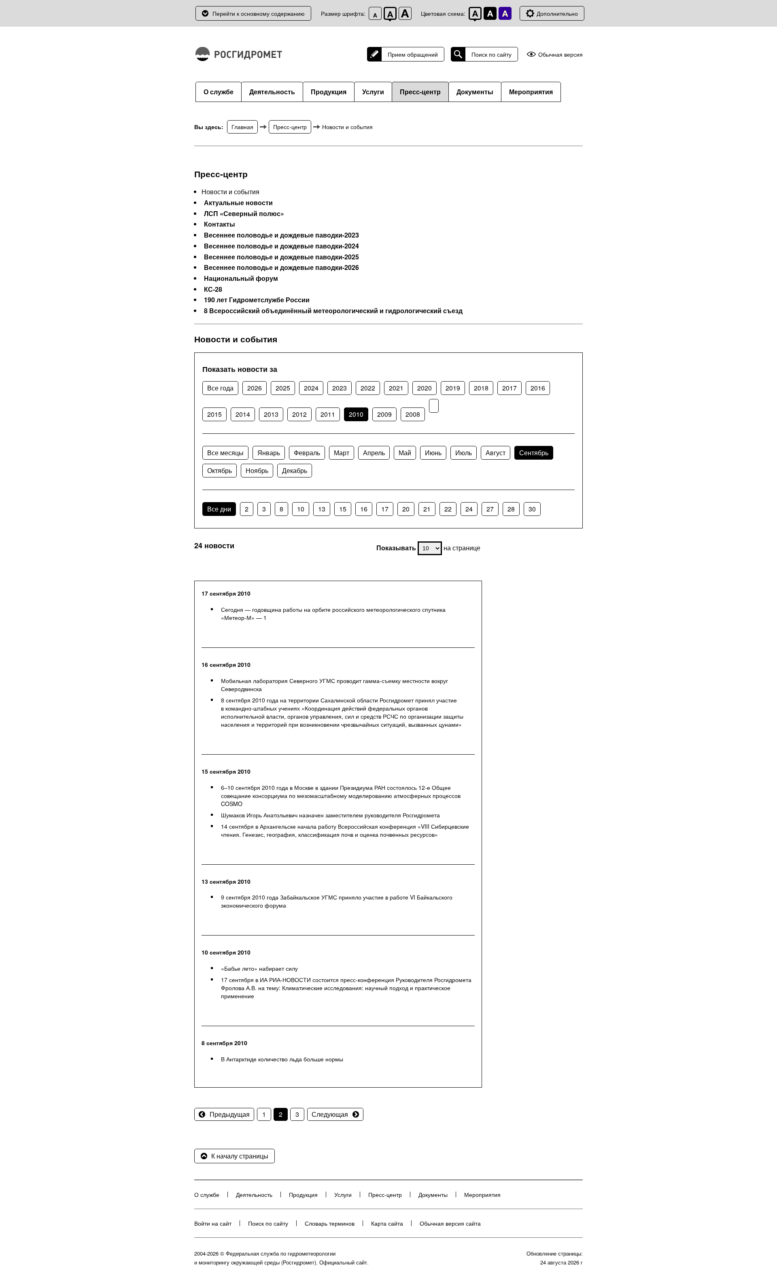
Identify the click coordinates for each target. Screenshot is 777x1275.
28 (511, 508)
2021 (396, 387)
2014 (243, 414)
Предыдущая (230, 1114)
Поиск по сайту (491, 54)
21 (427, 508)
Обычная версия (560, 54)
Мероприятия (531, 91)
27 (490, 508)
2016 (538, 387)
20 (406, 508)
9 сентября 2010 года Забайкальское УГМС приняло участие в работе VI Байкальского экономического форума (336, 901)
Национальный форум (241, 278)
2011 (328, 414)
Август (495, 452)
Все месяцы (225, 452)
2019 (453, 387)
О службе (219, 91)
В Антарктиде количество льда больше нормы (282, 1059)
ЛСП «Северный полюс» (244, 213)
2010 (356, 414)
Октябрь (219, 470)
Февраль (307, 452)
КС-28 (213, 289)
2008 (412, 414)
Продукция (328, 91)
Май (405, 452)
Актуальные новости (238, 202)
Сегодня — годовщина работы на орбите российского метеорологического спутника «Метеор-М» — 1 (333, 613)
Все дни (219, 508)
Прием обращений (413, 54)
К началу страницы (239, 1155)
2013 (271, 414)
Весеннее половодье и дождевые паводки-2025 (281, 256)
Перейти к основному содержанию (258, 13)
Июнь (433, 452)
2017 (509, 387)
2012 (299, 414)
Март (341, 452)
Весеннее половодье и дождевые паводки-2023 (281, 235)
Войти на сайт (212, 1223)
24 (469, 508)
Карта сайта (387, 1223)
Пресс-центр (420, 91)
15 (342, 508)
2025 (283, 387)
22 (448, 508)
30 (532, 508)
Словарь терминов (330, 1223)
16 (363, 508)
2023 (339, 387)
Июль (463, 452)
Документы (474, 91)
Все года (220, 387)
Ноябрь (257, 470)
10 (300, 508)
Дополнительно (557, 13)
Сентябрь (533, 452)
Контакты (219, 224)
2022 (368, 387)
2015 (214, 414)
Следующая (330, 1114)
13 (321, 508)
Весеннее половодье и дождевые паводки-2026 (281, 267)
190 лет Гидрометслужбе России (257, 299)
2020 (424, 387)
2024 (311, 387)
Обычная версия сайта (450, 1223)
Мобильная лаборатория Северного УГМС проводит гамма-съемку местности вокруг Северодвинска (334, 685)
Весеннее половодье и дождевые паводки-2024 (281, 246)
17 (384, 508)
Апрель (374, 452)
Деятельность (272, 91)
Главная (242, 127)
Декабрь (294, 470)
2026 (254, 387)
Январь (268, 452)
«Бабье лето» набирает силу (259, 968)
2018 (481, 387)
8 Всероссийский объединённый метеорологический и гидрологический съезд (333, 310)
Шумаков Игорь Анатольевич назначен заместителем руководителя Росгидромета (330, 815)
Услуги (373, 91)
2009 (384, 414)
